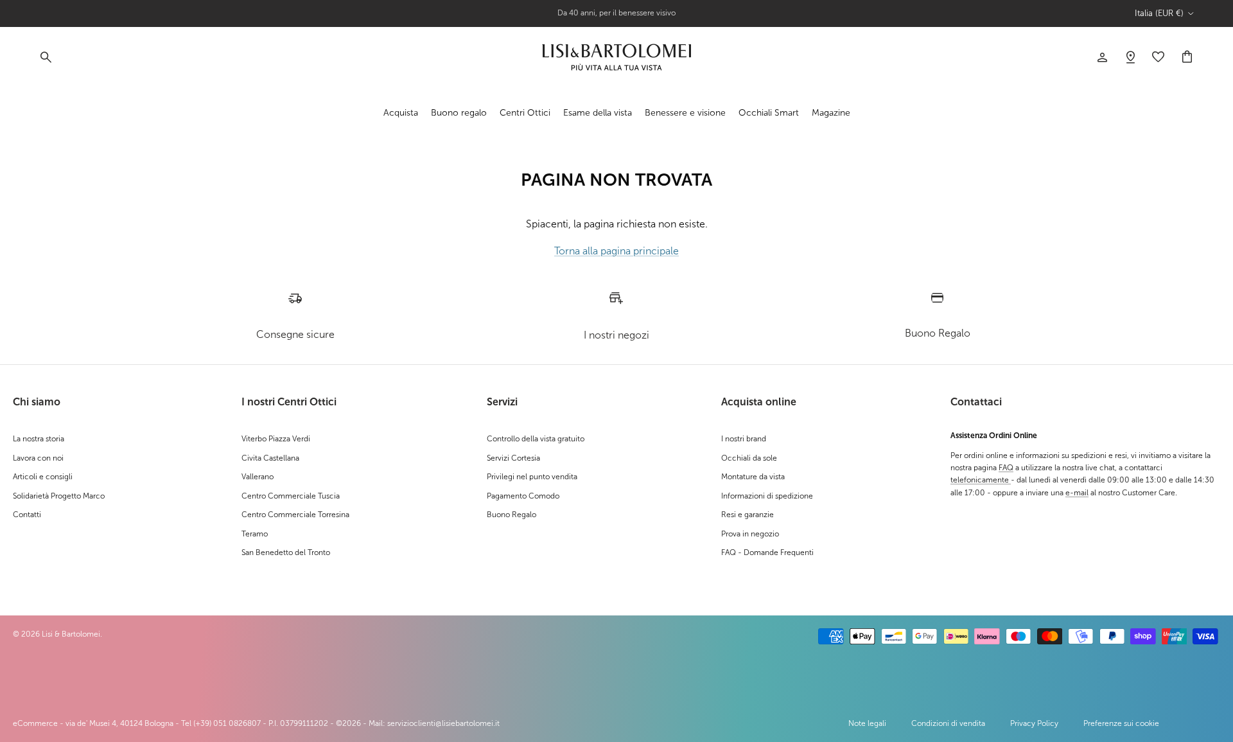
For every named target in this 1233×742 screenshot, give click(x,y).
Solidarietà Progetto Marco (59, 495)
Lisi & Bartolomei (71, 634)
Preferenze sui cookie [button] (1121, 723)
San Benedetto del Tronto (285, 552)
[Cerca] (45, 57)
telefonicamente (980, 479)
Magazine (831, 112)
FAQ (1006, 467)
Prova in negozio (750, 533)
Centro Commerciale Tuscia (290, 495)
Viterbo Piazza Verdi (275, 438)
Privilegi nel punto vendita (532, 476)
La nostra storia (38, 438)
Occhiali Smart (769, 112)
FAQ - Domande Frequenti (767, 552)
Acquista (400, 112)
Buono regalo (459, 112)
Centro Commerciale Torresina (295, 514)
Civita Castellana (270, 458)
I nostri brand (743, 438)
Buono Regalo (511, 514)
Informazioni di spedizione (767, 495)
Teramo (254, 533)
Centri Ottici (525, 112)
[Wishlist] (1130, 57)
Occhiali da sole (749, 458)
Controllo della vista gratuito (535, 438)
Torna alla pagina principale (616, 250)
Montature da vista (753, 476)
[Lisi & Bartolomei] (616, 57)
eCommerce (35, 723)
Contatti (27, 514)
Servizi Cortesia (513, 458)
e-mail (1077, 492)
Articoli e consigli (43, 476)
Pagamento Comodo (523, 495)
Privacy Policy (1034, 723)
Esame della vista (597, 112)
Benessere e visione (685, 112)
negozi (641, 17)
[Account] (1102, 57)
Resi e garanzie (747, 514)
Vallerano (257, 476)
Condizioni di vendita (948, 723)
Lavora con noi (38, 458)
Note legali (867, 723)
